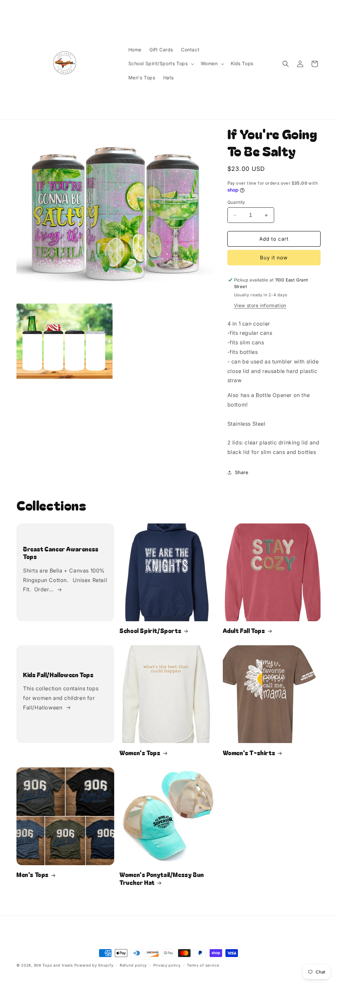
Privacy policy (167, 965)
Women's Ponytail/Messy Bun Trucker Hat (161, 878)
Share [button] (241, 472)
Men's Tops (32, 874)
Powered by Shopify (94, 965)
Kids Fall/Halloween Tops (58, 675)
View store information (260, 305)
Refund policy (133, 965)
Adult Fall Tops (244, 630)
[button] (160, 63)
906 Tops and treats (53, 965)
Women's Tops (139, 753)
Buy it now (274, 257)
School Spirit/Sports (150, 630)
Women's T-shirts (249, 753)
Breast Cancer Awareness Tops (61, 553)
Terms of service (203, 965)
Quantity (236, 202)
